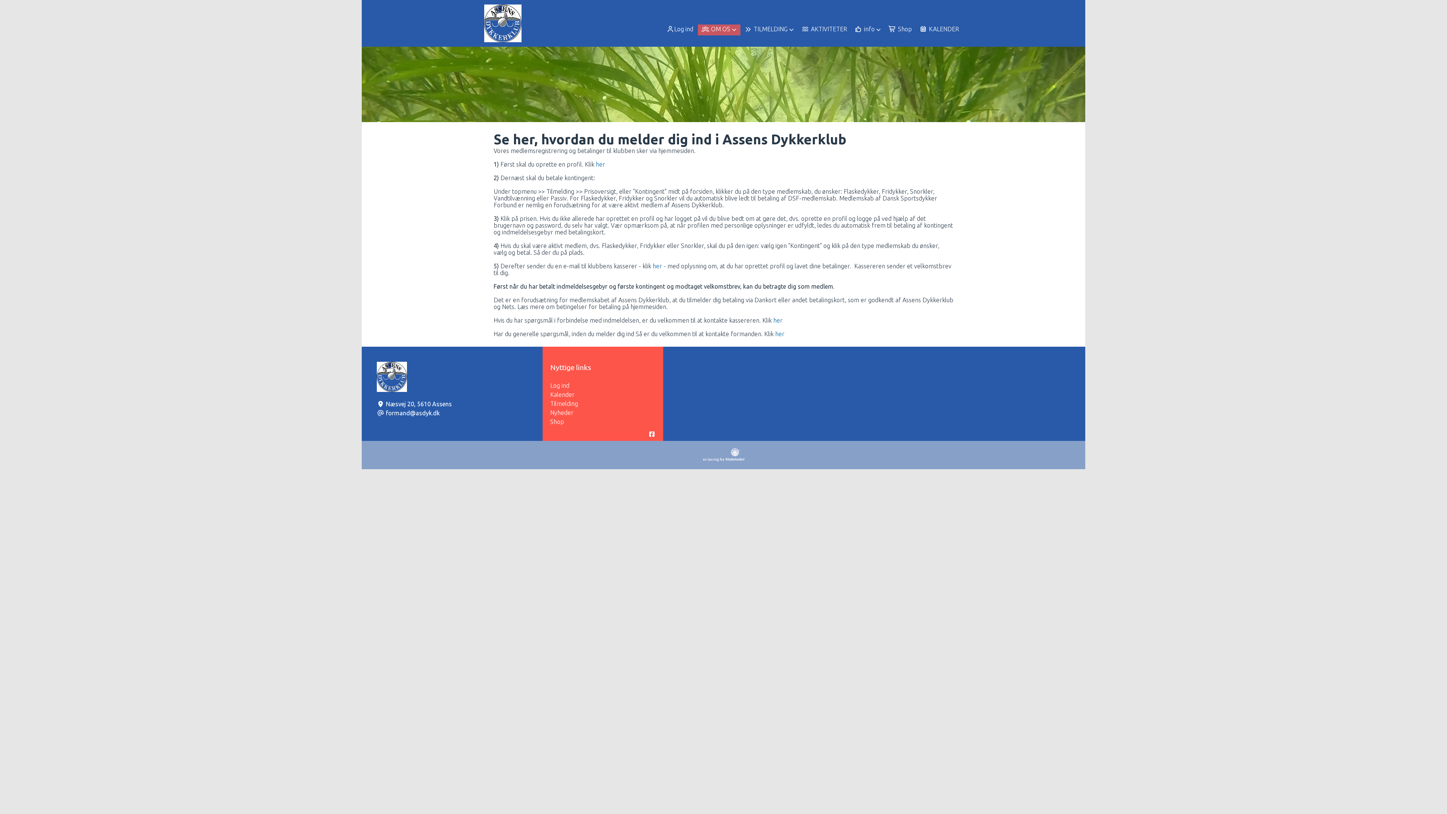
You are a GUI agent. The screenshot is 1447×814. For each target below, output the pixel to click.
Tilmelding (564, 403)
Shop (557, 421)
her (600, 164)
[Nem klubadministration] (723, 459)
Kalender (562, 394)
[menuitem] (681, 29)
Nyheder (562, 412)
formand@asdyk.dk (413, 413)
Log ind (683, 29)
